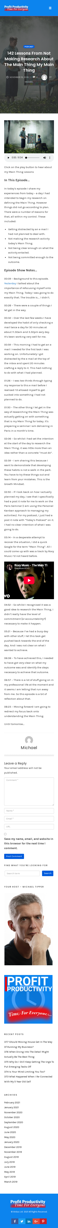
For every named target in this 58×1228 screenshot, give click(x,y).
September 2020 (13, 1122)
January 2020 (11, 1142)
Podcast (29, 47)
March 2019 (10, 1181)
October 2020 (12, 1117)
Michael (29, 748)
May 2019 (9, 1171)
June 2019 (9, 1166)
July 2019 (9, 1162)
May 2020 (9, 1137)
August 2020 (11, 1127)
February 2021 (12, 1102)
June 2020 (10, 1132)
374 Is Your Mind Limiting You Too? (24, 1071)
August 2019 (11, 1157)
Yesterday (10, 283)
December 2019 (13, 1147)
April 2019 (10, 1176)
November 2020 (13, 1112)
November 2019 (13, 1152)
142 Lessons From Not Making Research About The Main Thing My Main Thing (29, 61)
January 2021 (11, 1107)
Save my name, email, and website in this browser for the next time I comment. (28, 843)
